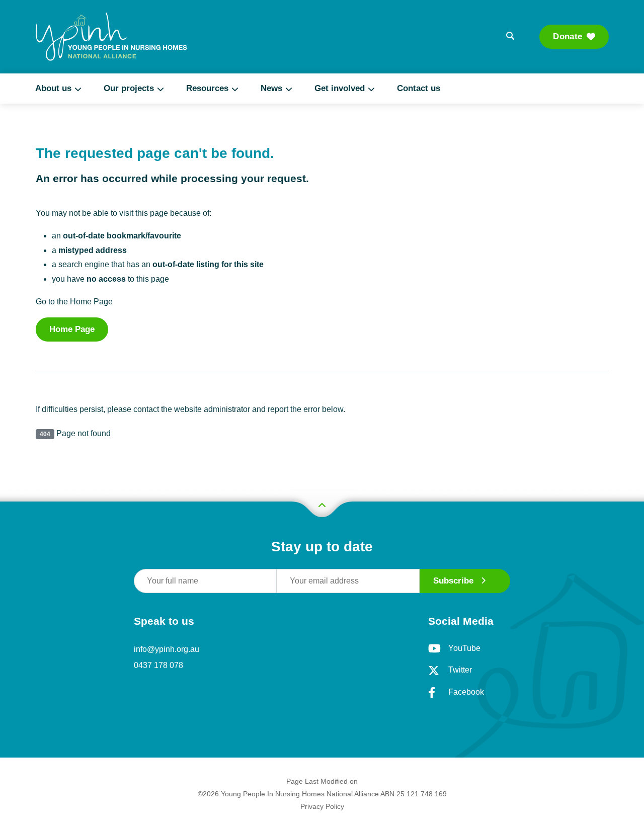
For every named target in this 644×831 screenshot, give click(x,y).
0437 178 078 (158, 665)
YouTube (464, 648)
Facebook (466, 692)
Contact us (418, 88)
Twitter (460, 670)
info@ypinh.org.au (166, 649)
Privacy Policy (322, 806)
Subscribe (453, 581)
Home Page (72, 329)
